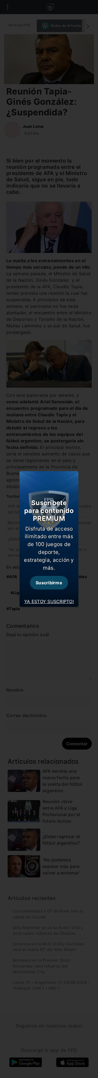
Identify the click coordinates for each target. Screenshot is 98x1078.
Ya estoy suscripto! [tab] (49, 601)
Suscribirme (49, 582)
